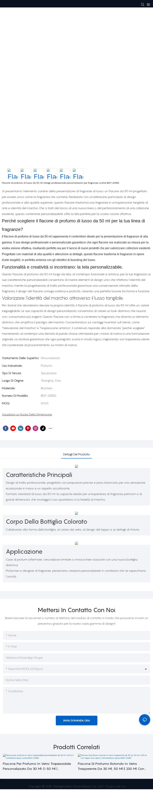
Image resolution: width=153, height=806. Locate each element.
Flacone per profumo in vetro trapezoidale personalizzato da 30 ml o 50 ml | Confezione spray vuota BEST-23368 (37, 766)
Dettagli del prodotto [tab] (76, 454)
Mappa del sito (115, 786)
